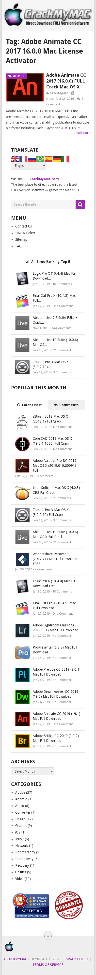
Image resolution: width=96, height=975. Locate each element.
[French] (23, 158)
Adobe (20, 792)
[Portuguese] (40, 158)
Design (20, 819)
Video (19, 879)
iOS (17, 832)
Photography (25, 852)
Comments (68, 405)
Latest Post (31, 405)
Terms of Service (48, 965)
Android (21, 799)
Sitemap (21, 239)
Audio (19, 806)
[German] (57, 158)
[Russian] (32, 158)
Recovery (22, 865)
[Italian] (65, 158)
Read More (82, 133)
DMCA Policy (25, 233)
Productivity (24, 859)
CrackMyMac (59, 93)
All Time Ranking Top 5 (50, 262)
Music (19, 839)
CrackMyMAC (15, 959)
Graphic (21, 826)
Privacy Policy (75, 959)
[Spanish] (49, 158)
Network (21, 846)
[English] (15, 158)
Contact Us (23, 226)
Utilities (20, 872)
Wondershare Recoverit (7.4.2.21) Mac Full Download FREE (55, 559)
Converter (22, 812)
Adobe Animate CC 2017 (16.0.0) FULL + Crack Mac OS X (67, 80)
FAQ (18, 246)
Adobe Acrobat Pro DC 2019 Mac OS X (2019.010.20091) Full (54, 465)
